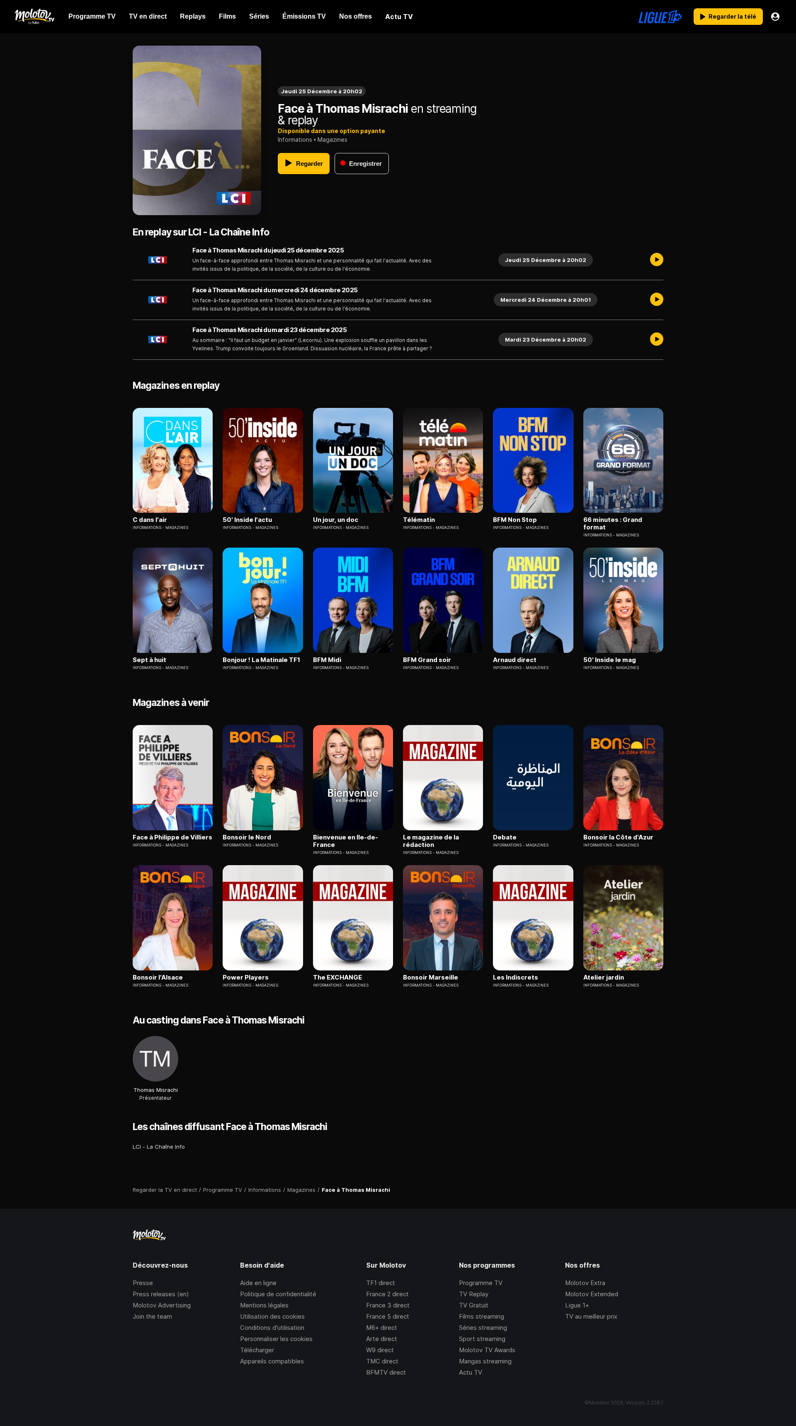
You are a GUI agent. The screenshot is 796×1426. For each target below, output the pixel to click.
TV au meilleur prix (591, 1316)
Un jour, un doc (335, 520)
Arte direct (381, 1339)
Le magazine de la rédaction (431, 841)
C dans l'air (150, 520)
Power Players (246, 977)
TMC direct (382, 1361)
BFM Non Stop (515, 520)
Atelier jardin (603, 977)
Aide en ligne (258, 1283)
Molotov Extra (585, 1283)
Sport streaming (482, 1339)
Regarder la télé (732, 16)
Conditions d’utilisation (272, 1327)
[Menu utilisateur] (775, 16)
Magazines (332, 139)
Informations (295, 139)
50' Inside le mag (609, 660)
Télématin (419, 520)
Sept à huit (149, 660)
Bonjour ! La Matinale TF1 (261, 660)
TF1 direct (380, 1283)
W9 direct (380, 1350)
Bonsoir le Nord (247, 837)
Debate (505, 837)
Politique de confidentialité (278, 1294)
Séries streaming (483, 1327)
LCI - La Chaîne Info (159, 1146)
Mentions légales (264, 1305)
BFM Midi (327, 660)
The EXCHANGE (337, 977)
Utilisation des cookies (272, 1316)
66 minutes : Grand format (612, 523)
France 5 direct (387, 1316)
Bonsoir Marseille (430, 977)
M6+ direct (381, 1327)
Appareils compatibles (272, 1361)
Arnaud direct (514, 660)
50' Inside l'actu (247, 520)
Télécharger (257, 1350)
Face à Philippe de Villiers (172, 837)
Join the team (152, 1316)
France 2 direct (387, 1294)
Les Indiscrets (515, 977)
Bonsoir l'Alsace (158, 977)
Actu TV (470, 1372)
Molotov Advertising (162, 1305)
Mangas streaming (485, 1361)
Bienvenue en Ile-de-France (345, 841)
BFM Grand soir (427, 660)
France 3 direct (388, 1305)
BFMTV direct (386, 1372)
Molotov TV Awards (487, 1350)
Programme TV (480, 1283)
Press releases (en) (161, 1294)
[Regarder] (656, 260)
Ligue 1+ (577, 1305)
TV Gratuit (473, 1305)
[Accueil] (34, 16)
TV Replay (473, 1294)
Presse (143, 1283)
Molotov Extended (591, 1294)
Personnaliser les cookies (276, 1339)
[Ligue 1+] (660, 16)
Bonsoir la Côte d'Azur (618, 837)
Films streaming (481, 1316)
